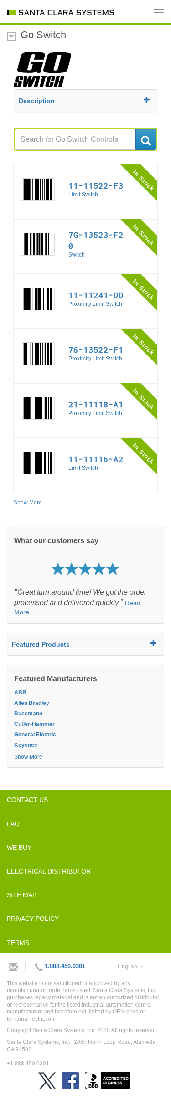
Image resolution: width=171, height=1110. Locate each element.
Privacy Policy (33, 918)
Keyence (25, 745)
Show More (28, 502)
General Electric (35, 734)
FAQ (13, 823)
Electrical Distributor (49, 871)
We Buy (19, 847)
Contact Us (27, 799)
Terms (18, 942)
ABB (20, 692)
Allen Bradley (31, 703)
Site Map (21, 895)
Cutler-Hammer (34, 724)
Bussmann (28, 713)
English (128, 966)
